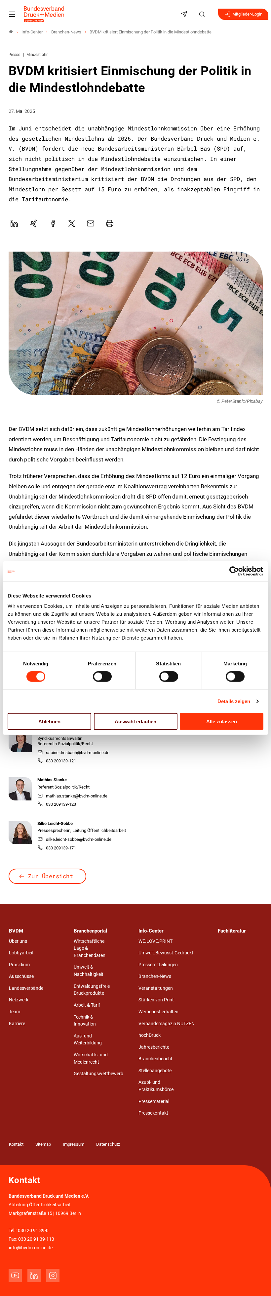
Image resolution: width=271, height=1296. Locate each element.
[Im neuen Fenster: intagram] (52, 1275)
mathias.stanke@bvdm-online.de (76, 795)
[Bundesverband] (11, 32)
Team (14, 1012)
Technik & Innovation (85, 1020)
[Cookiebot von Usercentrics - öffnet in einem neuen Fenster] (234, 571)
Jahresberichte (153, 1047)
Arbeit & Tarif (87, 1005)
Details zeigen (233, 701)
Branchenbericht (155, 1059)
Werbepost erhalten (158, 1012)
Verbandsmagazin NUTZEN (166, 1024)
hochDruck (149, 1035)
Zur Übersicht (50, 876)
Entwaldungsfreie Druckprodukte (92, 990)
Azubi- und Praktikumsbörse (156, 1086)
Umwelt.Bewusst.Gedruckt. (166, 953)
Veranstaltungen (155, 988)
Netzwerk (18, 1000)
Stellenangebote (155, 1071)
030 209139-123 (61, 804)
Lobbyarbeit (21, 953)
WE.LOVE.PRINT (155, 941)
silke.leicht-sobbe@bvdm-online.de (78, 839)
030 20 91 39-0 (33, 1230)
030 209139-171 (61, 847)
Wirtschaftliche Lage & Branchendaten (89, 948)
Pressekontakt (153, 1113)
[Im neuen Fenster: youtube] (15, 1275)
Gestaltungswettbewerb (98, 1074)
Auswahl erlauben (135, 721)
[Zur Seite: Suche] (203, 14)
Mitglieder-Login (247, 14)
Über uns (18, 941)
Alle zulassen (221, 721)
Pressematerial (153, 1101)
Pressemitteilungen (158, 965)
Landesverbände (26, 988)
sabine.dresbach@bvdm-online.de (77, 752)
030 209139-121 (61, 760)
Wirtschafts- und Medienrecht (91, 1058)
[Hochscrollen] (257, 1281)
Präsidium (19, 965)
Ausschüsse (21, 976)
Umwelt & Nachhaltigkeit (88, 970)
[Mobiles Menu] (12, 14)
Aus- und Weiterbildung (88, 1039)
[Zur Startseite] (44, 14)
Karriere (17, 1024)
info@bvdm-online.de (31, 1248)
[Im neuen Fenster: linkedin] (34, 1275)
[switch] (102, 676)
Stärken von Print (156, 1000)
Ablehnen (49, 721)
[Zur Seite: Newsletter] (185, 14)
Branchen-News (154, 976)
